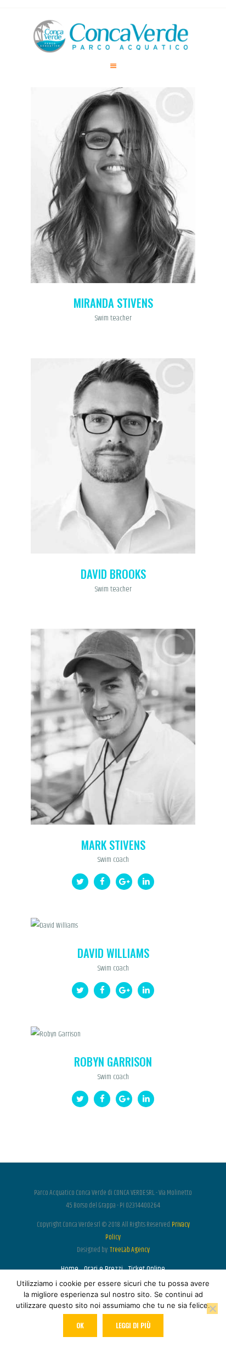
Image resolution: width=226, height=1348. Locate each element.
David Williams (113, 953)
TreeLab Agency (130, 1249)
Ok (80, 1325)
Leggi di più (133, 1325)
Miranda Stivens (113, 303)
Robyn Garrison (113, 1062)
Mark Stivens (113, 845)
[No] (212, 1308)
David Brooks (113, 574)
